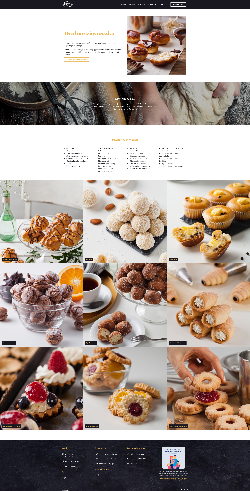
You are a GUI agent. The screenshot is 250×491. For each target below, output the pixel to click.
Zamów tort (178, 4)
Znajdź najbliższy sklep (76, 59)
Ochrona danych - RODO (179, 490)
